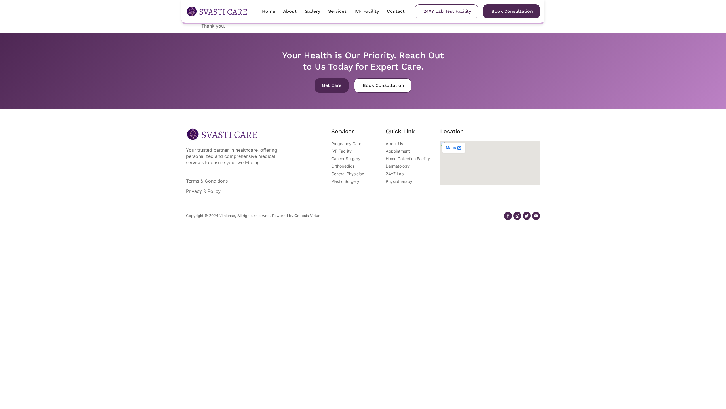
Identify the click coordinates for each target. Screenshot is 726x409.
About (290, 11)
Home (268, 11)
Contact (396, 11)
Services (337, 11)
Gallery (312, 11)
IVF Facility (366, 11)
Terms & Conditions (207, 181)
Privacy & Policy (203, 191)
